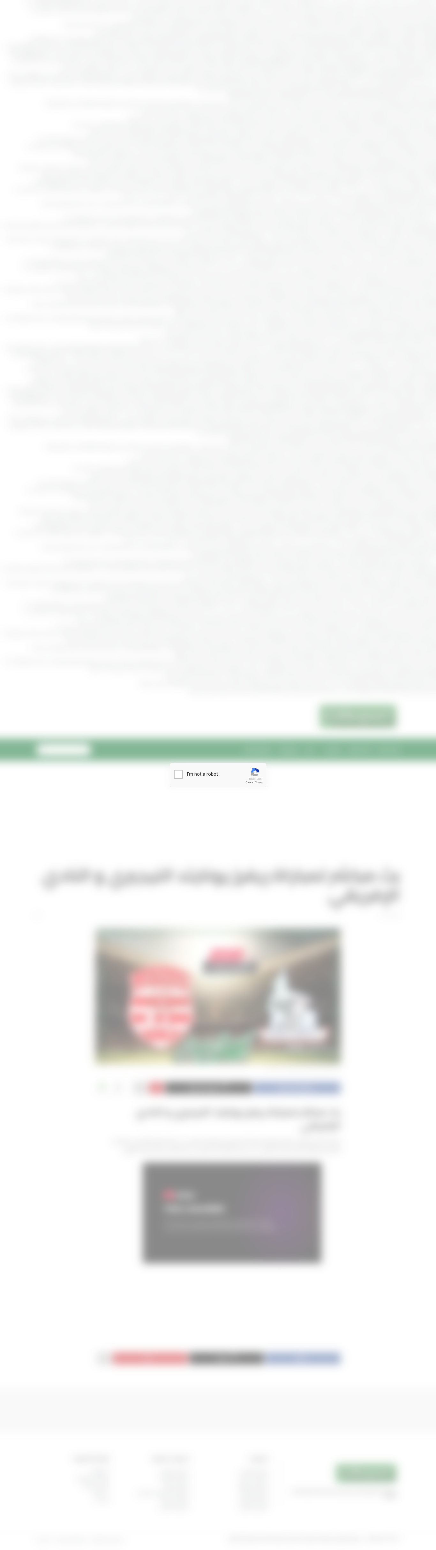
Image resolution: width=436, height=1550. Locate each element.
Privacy (249, 782)
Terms (258, 782)
